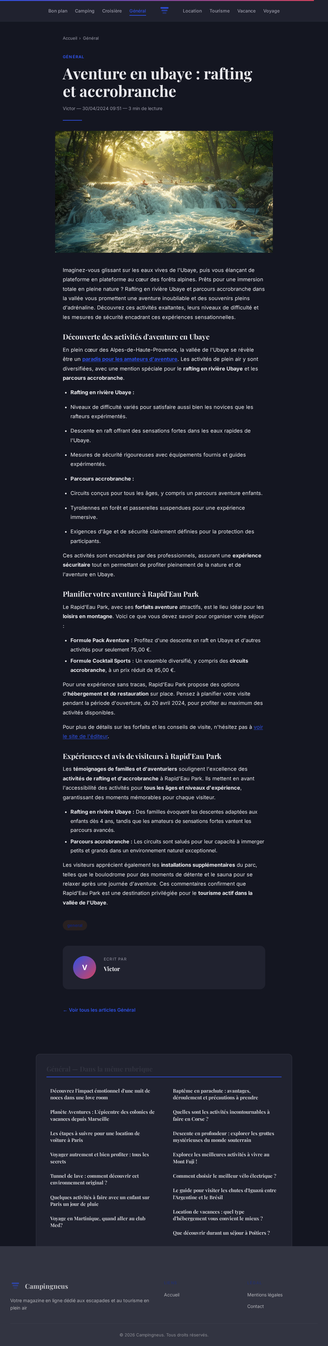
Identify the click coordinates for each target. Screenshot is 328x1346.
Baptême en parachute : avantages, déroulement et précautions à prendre (215, 1094)
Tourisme (219, 10)
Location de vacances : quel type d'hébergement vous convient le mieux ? (218, 1215)
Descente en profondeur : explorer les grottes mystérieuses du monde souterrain (223, 1136)
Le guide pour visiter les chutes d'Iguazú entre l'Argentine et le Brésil (224, 1193)
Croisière (112, 10)
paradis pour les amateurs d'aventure (129, 359)
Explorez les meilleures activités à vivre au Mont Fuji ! (221, 1157)
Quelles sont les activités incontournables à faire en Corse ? (221, 1115)
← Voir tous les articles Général (99, 1010)
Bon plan (57, 10)
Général (137, 10)
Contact (255, 1306)
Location (192, 10)
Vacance (246, 10)
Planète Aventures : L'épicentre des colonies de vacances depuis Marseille (102, 1115)
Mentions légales (265, 1294)
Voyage (271, 10)
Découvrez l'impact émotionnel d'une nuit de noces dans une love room (100, 1094)
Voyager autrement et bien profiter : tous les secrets (99, 1157)
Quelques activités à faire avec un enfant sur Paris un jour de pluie (100, 1200)
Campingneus (46, 1285)
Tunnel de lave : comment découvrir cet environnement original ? (94, 1179)
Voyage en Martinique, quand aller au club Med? (97, 1221)
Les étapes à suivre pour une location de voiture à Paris (95, 1136)
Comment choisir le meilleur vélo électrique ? (224, 1176)
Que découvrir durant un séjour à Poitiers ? (221, 1233)
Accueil (70, 38)
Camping (84, 10)
